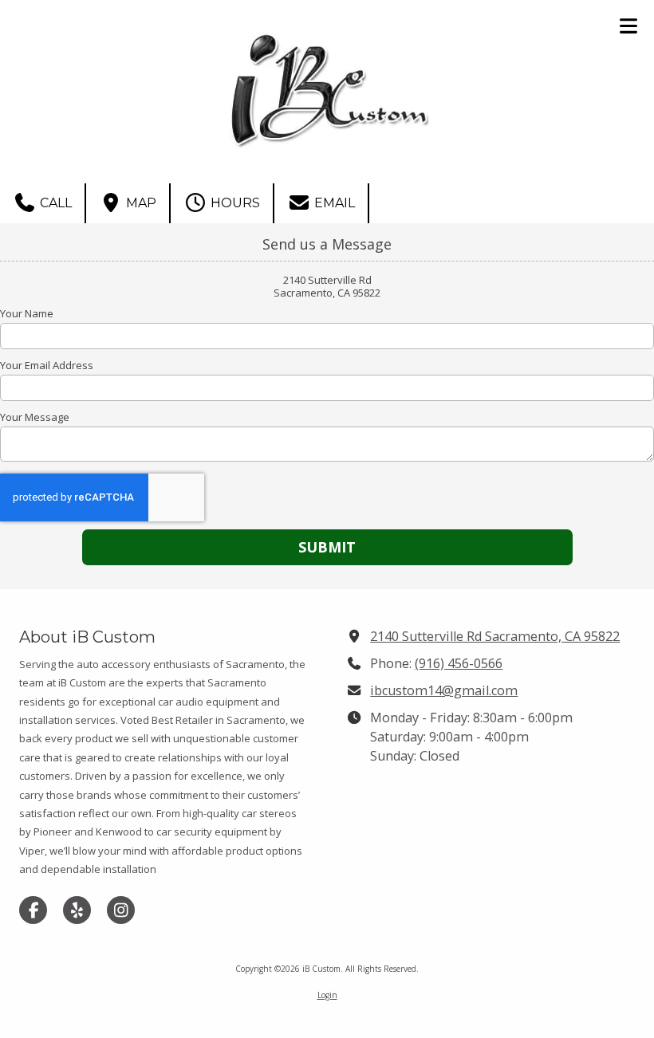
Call (54, 202)
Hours (233, 202)
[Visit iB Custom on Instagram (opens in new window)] (121, 910)
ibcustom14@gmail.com (444, 690)
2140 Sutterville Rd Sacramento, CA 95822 (495, 636)
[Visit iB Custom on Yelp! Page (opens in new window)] (77, 910)
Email (333, 202)
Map (139, 202)
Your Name (26, 313)
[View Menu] (628, 26)
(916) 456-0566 (458, 663)
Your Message (34, 417)
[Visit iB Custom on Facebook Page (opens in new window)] (33, 910)
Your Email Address (46, 365)
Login (327, 995)
